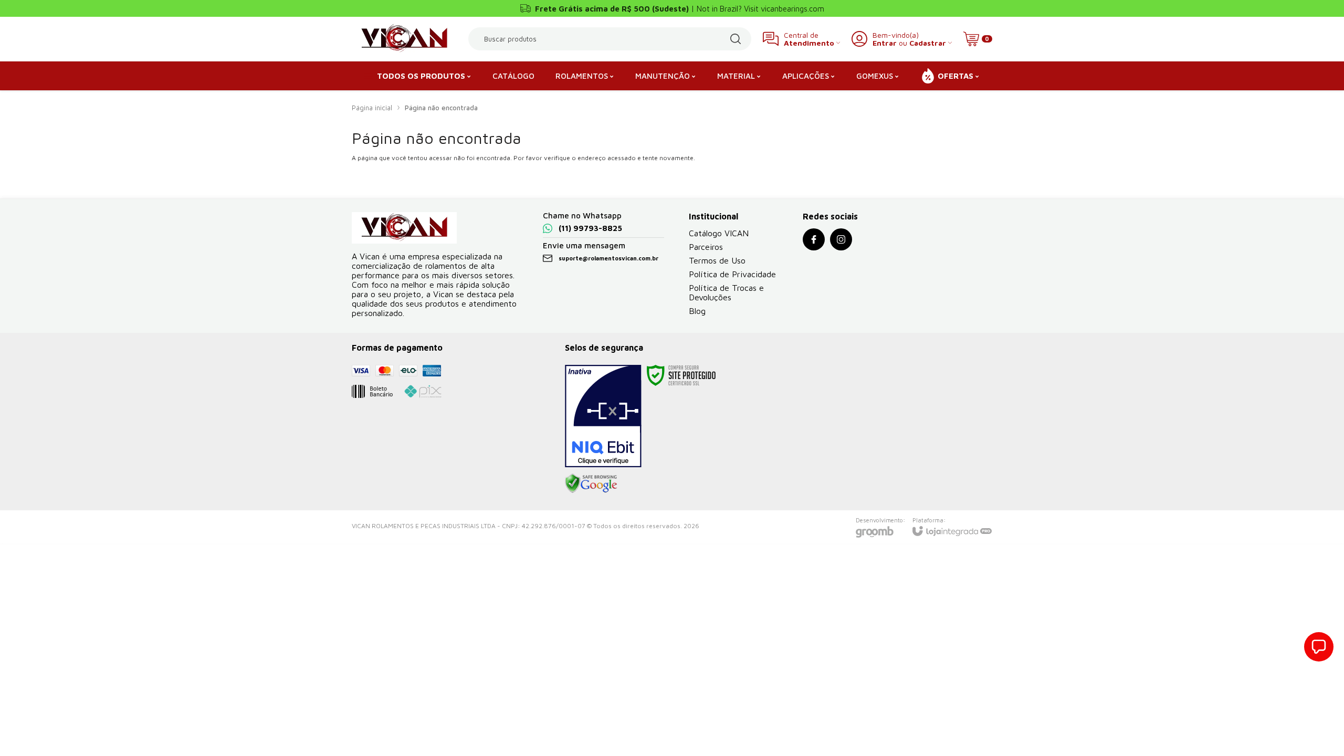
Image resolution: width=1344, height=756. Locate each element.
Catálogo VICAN (719, 233)
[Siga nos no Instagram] (841, 239)
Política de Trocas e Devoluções (726, 292)
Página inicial (372, 107)
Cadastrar (927, 43)
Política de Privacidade (732, 274)
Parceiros (706, 246)
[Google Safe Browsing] (591, 483)
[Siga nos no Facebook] (814, 239)
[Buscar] (735, 38)
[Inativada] (603, 416)
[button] (1319, 647)
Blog (697, 311)
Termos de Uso (717, 260)
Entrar (885, 43)
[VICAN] (404, 39)
